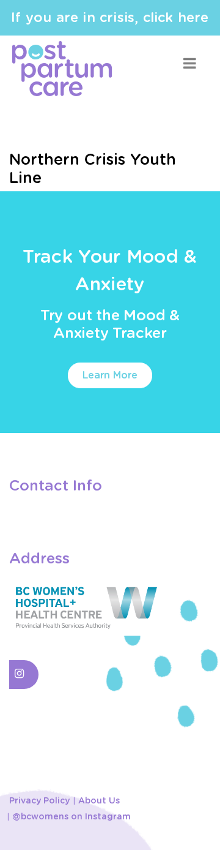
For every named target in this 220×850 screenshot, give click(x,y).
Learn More (110, 375)
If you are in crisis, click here (109, 17)
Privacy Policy (39, 801)
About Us (99, 801)
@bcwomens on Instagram (71, 817)
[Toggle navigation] (189, 63)
